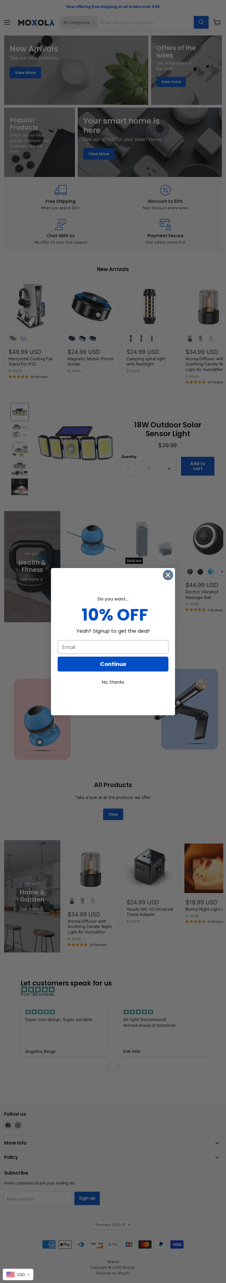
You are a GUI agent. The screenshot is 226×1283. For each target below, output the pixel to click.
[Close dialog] (168, 575)
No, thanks (113, 682)
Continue (113, 664)
